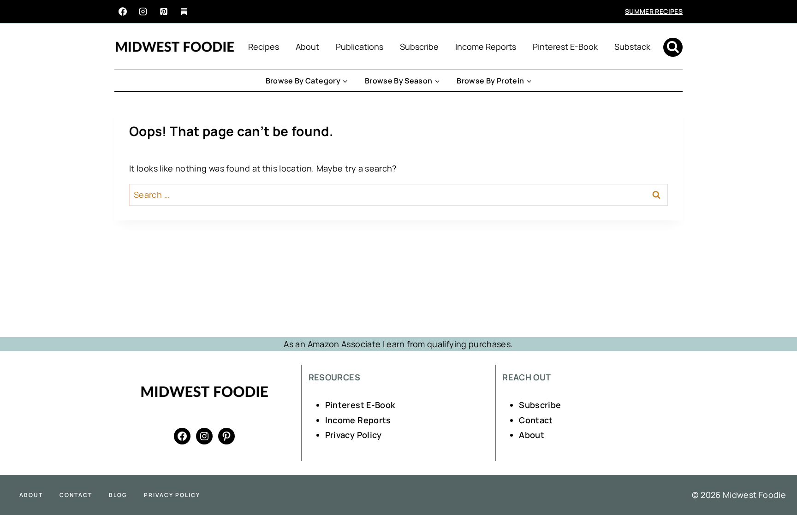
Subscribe (419, 46)
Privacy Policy (353, 434)
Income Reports (485, 46)
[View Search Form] (673, 47)
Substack (632, 46)
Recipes (263, 46)
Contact (536, 420)
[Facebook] (122, 11)
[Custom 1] (184, 11)
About (307, 46)
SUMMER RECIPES (654, 11)
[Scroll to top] (775, 479)
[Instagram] (143, 11)
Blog (118, 495)
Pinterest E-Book (565, 46)
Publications (359, 46)
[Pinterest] (163, 11)
